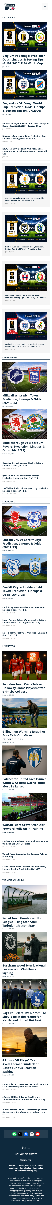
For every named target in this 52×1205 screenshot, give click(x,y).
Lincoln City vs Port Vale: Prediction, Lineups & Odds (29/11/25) (24, 634)
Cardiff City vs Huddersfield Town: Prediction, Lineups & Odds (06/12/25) (22, 590)
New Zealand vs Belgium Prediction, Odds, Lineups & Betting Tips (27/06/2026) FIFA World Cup (24, 151)
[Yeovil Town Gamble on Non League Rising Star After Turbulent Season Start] (25, 900)
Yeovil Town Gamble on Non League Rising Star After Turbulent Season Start (22, 921)
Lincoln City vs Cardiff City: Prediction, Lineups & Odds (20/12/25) (21, 543)
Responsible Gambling (24, 1170)
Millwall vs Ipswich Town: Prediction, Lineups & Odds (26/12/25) (21, 399)
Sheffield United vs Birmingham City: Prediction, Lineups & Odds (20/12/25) (25, 489)
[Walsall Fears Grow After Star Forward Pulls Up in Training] (25, 807)
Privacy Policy (37, 1168)
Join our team (30, 1165)
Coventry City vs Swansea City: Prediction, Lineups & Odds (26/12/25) (22, 464)
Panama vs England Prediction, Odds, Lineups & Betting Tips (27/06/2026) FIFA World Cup (25, 124)
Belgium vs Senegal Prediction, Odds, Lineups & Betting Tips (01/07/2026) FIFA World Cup (24, 59)
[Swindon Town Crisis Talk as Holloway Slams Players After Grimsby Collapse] (25, 666)
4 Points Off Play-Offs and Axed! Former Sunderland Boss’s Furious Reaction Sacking (20, 1065)
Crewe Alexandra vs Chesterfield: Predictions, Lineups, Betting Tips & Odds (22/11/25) (24, 867)
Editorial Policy (25, 1168)
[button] (38, 6)
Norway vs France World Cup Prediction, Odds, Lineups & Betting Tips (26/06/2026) (24, 137)
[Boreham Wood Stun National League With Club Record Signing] (25, 947)
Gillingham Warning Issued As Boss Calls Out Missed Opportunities (23, 735)
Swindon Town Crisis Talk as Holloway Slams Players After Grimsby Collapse (23, 687)
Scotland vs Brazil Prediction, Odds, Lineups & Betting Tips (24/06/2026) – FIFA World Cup (24, 248)
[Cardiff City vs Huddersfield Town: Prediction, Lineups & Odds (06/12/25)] (25, 569)
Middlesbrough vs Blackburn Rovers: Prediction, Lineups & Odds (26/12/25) (23, 446)
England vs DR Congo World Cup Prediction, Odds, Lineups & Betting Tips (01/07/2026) (23, 107)
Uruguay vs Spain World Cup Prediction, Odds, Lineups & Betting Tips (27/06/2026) (24, 199)
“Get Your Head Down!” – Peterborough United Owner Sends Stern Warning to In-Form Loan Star (24, 1112)
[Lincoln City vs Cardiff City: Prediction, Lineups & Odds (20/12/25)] (25, 521)
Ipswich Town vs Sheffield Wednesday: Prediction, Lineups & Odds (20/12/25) (20, 476)
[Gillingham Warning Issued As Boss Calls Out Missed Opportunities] (25, 713)
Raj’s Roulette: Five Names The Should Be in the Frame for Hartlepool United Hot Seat (24, 1016)
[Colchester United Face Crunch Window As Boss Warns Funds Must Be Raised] (25, 760)
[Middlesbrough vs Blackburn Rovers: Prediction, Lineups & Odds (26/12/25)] (25, 424)
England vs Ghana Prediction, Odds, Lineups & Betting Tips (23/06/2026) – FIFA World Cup (24, 345)
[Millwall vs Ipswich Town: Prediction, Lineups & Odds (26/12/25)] (25, 377)
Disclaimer (12, 1165)
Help (35, 1170)
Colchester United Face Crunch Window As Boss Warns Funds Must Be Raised (24, 782)
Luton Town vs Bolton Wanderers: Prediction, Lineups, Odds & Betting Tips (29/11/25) (24, 621)
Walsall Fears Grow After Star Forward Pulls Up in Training (23, 826)
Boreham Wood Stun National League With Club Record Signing (24, 969)
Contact (21, 1165)
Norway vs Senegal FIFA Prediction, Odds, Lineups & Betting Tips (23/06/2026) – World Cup (25, 296)
